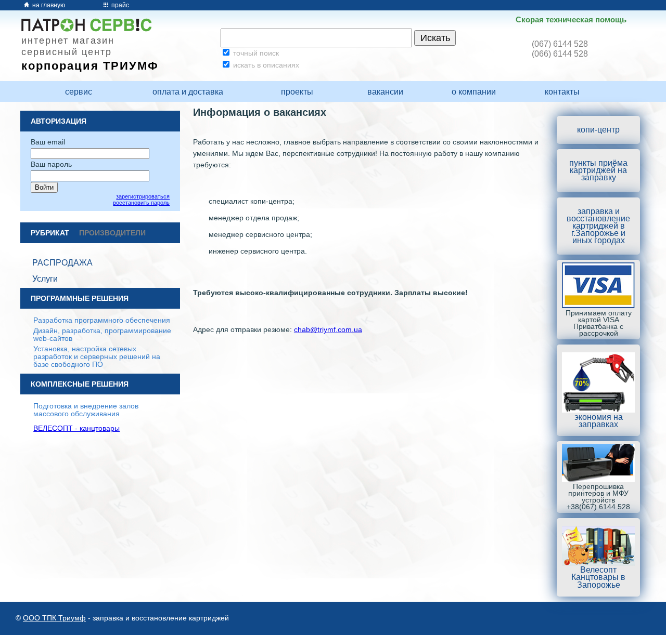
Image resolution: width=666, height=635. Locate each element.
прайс (119, 5)
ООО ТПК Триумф (54, 618)
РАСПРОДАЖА (62, 262)
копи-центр (598, 129)
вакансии (385, 91)
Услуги (45, 278)
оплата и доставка (187, 91)
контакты (562, 91)
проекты (297, 91)
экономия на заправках (598, 421)
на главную (48, 5)
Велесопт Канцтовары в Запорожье (598, 577)
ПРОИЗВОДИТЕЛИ (112, 233)
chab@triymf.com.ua (328, 330)
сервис (78, 91)
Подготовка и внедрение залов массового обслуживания (85, 410)
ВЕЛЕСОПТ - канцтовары (76, 428)
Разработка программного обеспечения (101, 320)
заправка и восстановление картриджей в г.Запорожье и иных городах (598, 226)
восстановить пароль (141, 203)
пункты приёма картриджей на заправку (598, 170)
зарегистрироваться (143, 196)
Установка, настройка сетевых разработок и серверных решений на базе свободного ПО (96, 356)
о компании (474, 91)
